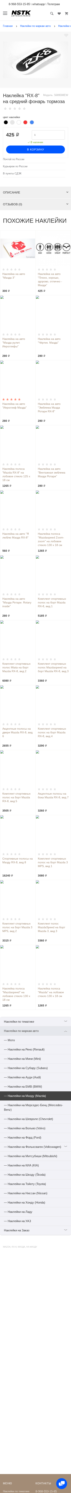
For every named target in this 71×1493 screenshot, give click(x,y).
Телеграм (53, 4)
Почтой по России (13, 159)
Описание (11, 192)
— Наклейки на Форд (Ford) (22, 1137)
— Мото (9, 1040)
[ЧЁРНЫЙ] (6, 122)
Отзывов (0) (12, 204)
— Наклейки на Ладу (18, 1211)
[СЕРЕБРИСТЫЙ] (12, 122)
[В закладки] (66, 35)
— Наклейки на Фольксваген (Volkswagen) (35, 1147)
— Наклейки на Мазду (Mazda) (25, 1095)
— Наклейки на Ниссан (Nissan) (25, 1193)
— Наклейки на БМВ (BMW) (23, 1086)
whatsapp (38, 4)
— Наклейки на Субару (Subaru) (26, 1068)
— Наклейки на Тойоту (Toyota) (25, 1184)
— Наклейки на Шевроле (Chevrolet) (28, 1119)
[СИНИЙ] (32, 122)
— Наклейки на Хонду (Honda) (24, 1202)
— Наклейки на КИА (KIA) (21, 1165)
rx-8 (14, 1247)
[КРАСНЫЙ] (25, 122)
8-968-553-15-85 (19, 4)
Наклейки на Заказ (35, 1230)
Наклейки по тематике (35, 1021)
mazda (6, 1247)
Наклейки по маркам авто (35, 1031)
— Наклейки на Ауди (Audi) (22, 1077)
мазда (21, 1247)
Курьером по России (15, 166)
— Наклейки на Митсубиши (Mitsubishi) (30, 1156)
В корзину (35, 149)
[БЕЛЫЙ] (19, 122)
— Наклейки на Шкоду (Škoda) (25, 1174)
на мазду (31, 1247)
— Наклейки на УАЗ (17, 1221)
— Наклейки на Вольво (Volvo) (24, 1128)
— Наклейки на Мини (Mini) (22, 1058)
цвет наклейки (11, 117)
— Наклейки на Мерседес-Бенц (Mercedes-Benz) (33, 1107)
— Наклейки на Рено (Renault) (24, 1049)
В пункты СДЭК (12, 173)
